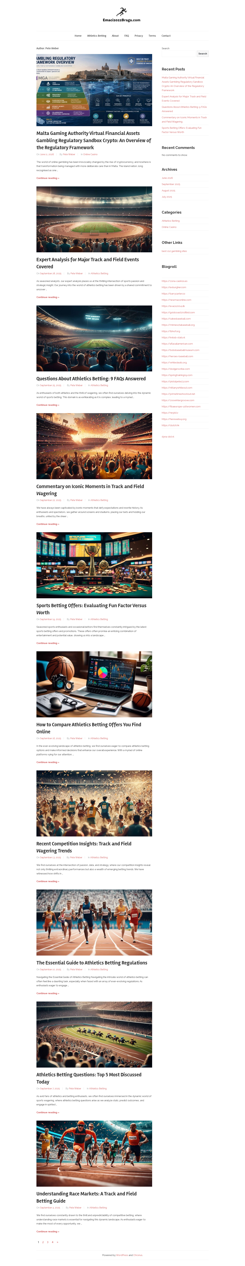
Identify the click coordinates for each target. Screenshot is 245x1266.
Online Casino (90, 154)
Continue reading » (47, 178)
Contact (166, 35)
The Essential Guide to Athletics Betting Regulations (91, 963)
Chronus (137, 1255)
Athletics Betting (96, 35)
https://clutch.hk (170, 425)
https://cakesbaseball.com (176, 318)
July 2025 (167, 196)
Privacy (139, 35)
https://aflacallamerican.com (177, 343)
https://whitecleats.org (174, 362)
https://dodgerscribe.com (176, 368)
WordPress (122, 1255)
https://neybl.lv (170, 412)
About (115, 35)
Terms (152, 35)
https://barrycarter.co (173, 293)
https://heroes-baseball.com (177, 356)
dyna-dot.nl (168, 436)
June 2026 (167, 178)
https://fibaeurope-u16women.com (181, 406)
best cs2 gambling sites (174, 251)
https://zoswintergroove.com (178, 400)
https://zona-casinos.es (174, 281)
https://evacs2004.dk (173, 306)
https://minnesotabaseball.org (178, 324)
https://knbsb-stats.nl (173, 337)
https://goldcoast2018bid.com (178, 312)
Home (78, 35)
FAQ (126, 35)
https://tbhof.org (171, 331)
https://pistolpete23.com (175, 381)
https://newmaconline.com (176, 299)
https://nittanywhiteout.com (177, 387)
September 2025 (171, 184)
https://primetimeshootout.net (178, 393)
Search (165, 48)
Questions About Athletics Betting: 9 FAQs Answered (91, 379)
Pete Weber (69, 154)
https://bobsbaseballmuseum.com (180, 350)
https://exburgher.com (174, 287)
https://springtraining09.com (177, 375)
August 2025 (168, 190)
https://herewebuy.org (174, 419)
